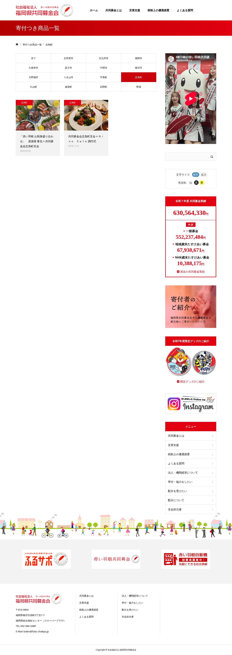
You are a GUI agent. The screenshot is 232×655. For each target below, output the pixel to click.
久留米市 (33, 67)
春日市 (138, 67)
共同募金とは (113, 10)
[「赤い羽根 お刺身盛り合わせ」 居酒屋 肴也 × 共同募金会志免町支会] (38, 115)
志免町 (138, 77)
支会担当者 (175, 509)
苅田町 (103, 86)
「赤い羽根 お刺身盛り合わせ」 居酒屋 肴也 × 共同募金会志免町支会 (36, 141)
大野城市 (33, 77)
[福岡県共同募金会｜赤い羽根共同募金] (44, 10)
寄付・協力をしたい (180, 482)
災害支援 (134, 10)
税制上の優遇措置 (158, 10)
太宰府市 (68, 58)
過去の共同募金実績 (192, 271)
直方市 (68, 67)
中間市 (103, 67)
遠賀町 (68, 86)
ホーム (94, 10)
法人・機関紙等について (183, 472)
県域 (138, 86)
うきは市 (68, 77)
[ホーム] (17, 44)
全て (33, 58)
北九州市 (103, 58)
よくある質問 (185, 10)
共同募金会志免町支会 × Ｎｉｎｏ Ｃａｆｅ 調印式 (86, 138)
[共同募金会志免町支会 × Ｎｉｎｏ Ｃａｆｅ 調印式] (86, 115)
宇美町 (103, 77)
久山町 (33, 86)
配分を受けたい (177, 491)
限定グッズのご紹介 (192, 381)
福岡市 (138, 58)
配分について (176, 500)
